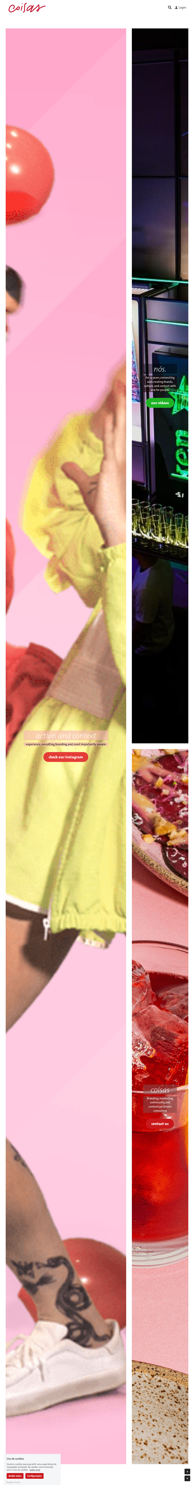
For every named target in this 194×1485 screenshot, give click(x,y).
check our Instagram (66, 757)
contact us (160, 1123)
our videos (160, 403)
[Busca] (170, 7)
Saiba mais (35, 1454)
